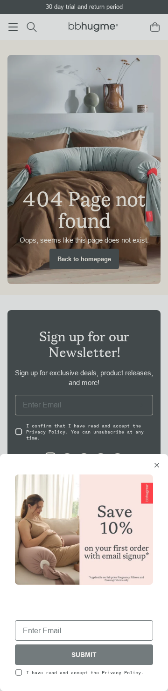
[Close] (157, 466)
